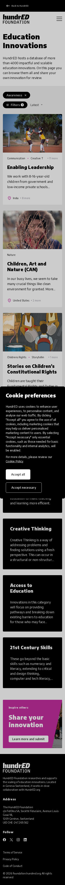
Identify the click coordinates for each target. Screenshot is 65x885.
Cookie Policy (14, 461)
